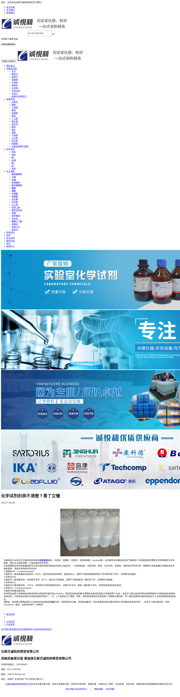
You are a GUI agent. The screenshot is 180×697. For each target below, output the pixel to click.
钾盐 (14, 152)
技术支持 (39, 629)
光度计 (15, 93)
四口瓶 (15, 141)
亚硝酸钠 (16, 182)
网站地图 (98, 689)
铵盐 (14, 168)
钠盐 (14, 155)
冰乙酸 (15, 199)
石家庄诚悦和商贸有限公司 (18, 684)
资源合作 (47, 629)
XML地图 (109, 689)
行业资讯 (10, 624)
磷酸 (14, 191)
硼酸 (14, 188)
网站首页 (10, 66)
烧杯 (14, 105)
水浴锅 (15, 88)
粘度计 (15, 77)
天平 (14, 71)
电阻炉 (15, 85)
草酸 (14, 213)
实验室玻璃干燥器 (20, 146)
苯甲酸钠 (16, 216)
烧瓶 (14, 132)
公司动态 (10, 621)
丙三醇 (15, 202)
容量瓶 (15, 113)
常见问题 (10, 7)
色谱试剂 (10, 232)
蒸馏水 (15, 224)
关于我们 (10, 10)
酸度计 (15, 74)
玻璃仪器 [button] (10, 99)
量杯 (14, 116)
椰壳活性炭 (17, 210)
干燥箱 (15, 82)
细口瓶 (15, 121)
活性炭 (15, 218)
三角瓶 (15, 107)
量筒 (14, 110)
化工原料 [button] (10, 171)
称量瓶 (15, 143)
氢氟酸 (15, 196)
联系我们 (10, 13)
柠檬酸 (15, 193)
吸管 (14, 127)
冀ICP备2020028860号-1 (77, 689)
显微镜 (15, 80)
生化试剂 (10, 238)
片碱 (14, 177)
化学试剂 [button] (10, 149)
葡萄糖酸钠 (17, 174)
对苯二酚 (16, 207)
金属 (14, 160)
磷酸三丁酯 (17, 221)
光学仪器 (16, 91)
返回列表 (10, 614)
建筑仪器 (10, 241)
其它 (8, 243)
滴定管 (15, 124)
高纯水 (15, 229)
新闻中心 (10, 246)
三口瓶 (15, 138)
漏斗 (14, 130)
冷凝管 (15, 102)
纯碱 (14, 180)
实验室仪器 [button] (11, 68)
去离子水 (16, 227)
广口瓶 (15, 118)
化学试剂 (44, 560)
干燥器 (15, 135)
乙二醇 (15, 205)
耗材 (8, 235)
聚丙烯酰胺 (17, 185)
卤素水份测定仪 (19, 96)
